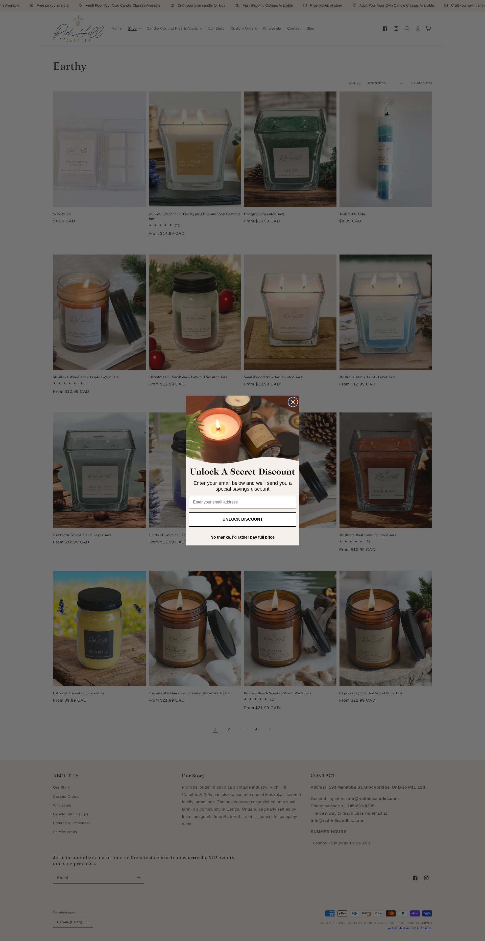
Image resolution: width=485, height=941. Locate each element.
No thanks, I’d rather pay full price (242, 537)
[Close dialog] (292, 402)
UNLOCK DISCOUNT (243, 519)
